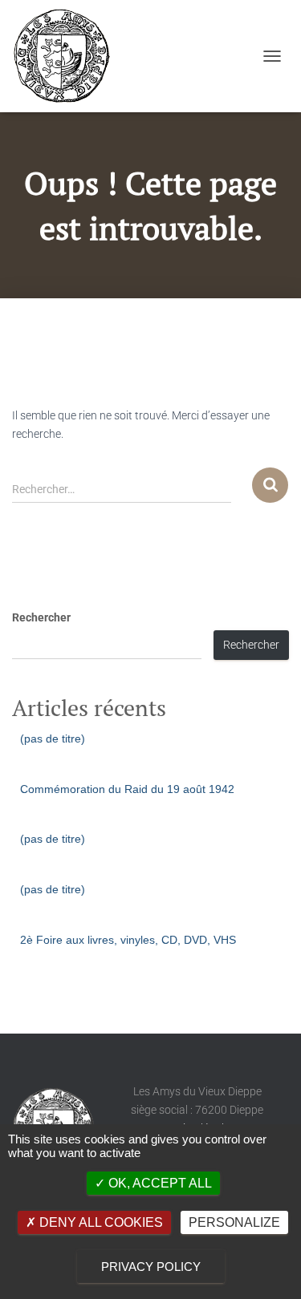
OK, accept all (158, 1183)
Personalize (234, 1222)
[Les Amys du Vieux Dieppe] (67, 56)
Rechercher (41, 617)
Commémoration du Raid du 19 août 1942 (127, 789)
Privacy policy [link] (151, 1266)
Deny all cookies (99, 1222)
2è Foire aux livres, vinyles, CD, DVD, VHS (128, 939)
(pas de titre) (52, 738)
